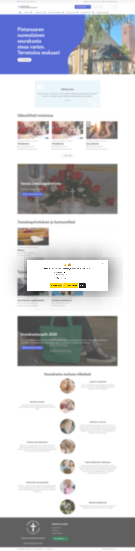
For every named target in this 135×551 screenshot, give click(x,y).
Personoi (82, 285)
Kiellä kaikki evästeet (70, 285)
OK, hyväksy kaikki (56, 285)
